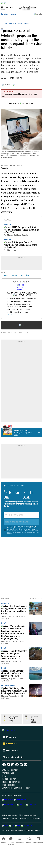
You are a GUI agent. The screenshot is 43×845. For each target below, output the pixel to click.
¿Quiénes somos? (10, 770)
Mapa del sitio (8, 785)
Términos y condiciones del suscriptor (15, 818)
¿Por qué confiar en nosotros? (16, 788)
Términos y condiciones (27, 815)
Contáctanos (8, 773)
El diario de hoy (9, 779)
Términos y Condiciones (20, 528)
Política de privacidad (10, 815)
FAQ (4, 776)
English (4, 14)
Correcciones (35, 818)
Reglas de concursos (11, 782)
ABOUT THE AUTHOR (21, 282)
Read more (12, 315)
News (13, 14)
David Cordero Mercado (21, 293)
